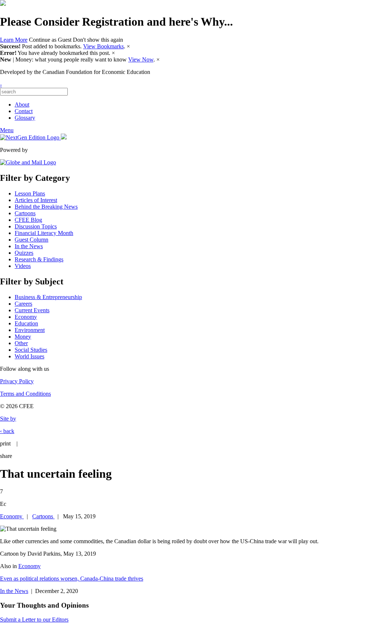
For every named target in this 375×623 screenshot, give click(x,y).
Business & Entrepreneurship (48, 297)
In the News (29, 246)
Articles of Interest (36, 200)
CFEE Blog (28, 220)
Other (21, 343)
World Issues (29, 356)
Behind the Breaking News (46, 207)
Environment (30, 330)
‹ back (7, 431)
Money (23, 336)
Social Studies (31, 350)
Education (26, 323)
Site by (8, 418)
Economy (26, 317)
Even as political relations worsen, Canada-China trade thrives (71, 578)
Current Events (32, 310)
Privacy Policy (17, 381)
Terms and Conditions (25, 394)
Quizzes (24, 253)
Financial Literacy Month (44, 233)
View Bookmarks (103, 46)
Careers (23, 304)
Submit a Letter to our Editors (34, 619)
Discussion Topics (36, 226)
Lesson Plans (30, 193)
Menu (7, 130)
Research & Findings (39, 259)
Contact (24, 111)
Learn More (13, 40)
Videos (23, 266)
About (22, 104)
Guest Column (31, 239)
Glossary (25, 118)
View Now (140, 59)
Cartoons (25, 213)
